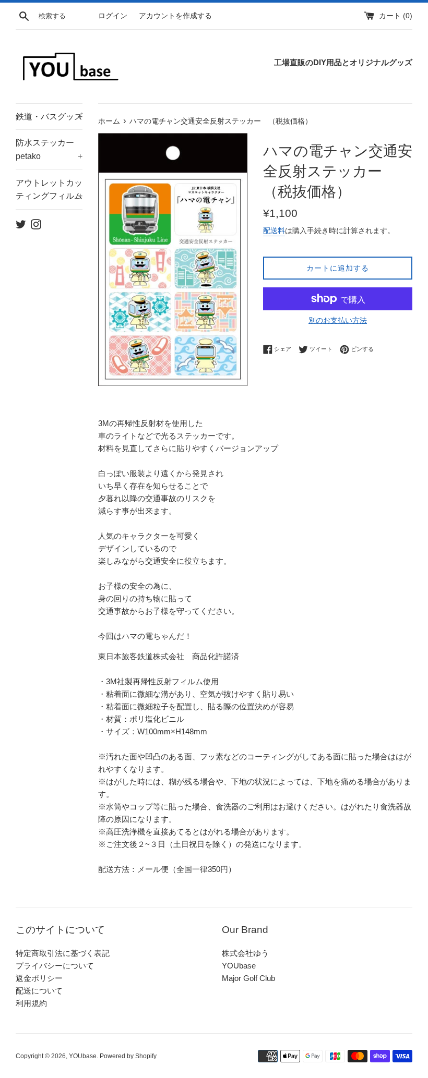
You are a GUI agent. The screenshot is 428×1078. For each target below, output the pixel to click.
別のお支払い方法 (337, 320)
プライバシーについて (55, 965)
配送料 (274, 230)
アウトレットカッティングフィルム (49, 189)
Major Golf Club (248, 978)
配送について (39, 990)
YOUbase (239, 965)
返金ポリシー (39, 978)
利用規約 (31, 1003)
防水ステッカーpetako (49, 149)
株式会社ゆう (245, 953)
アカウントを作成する (175, 16)
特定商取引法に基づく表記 (63, 953)
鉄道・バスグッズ (49, 116)
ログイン (112, 16)
